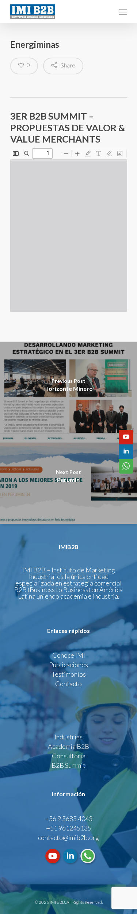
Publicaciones (68, 665)
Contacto (68, 684)
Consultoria (68, 756)
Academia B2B (68, 746)
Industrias (68, 737)
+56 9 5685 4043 (68, 818)
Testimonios (69, 674)
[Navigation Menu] (123, 11)
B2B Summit (68, 765)
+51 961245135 (68, 828)
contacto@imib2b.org (68, 837)
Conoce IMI (68, 655)
